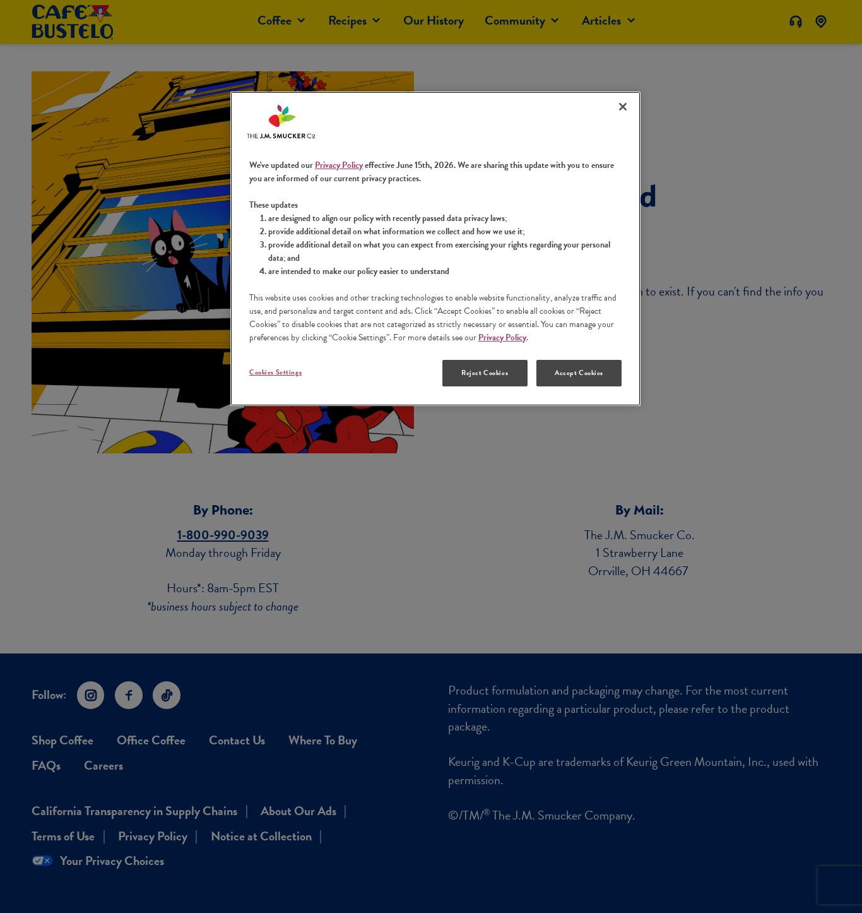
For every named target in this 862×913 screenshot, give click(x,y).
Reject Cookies (484, 372)
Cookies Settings (275, 372)
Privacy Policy (339, 165)
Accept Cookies (579, 372)
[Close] (623, 107)
